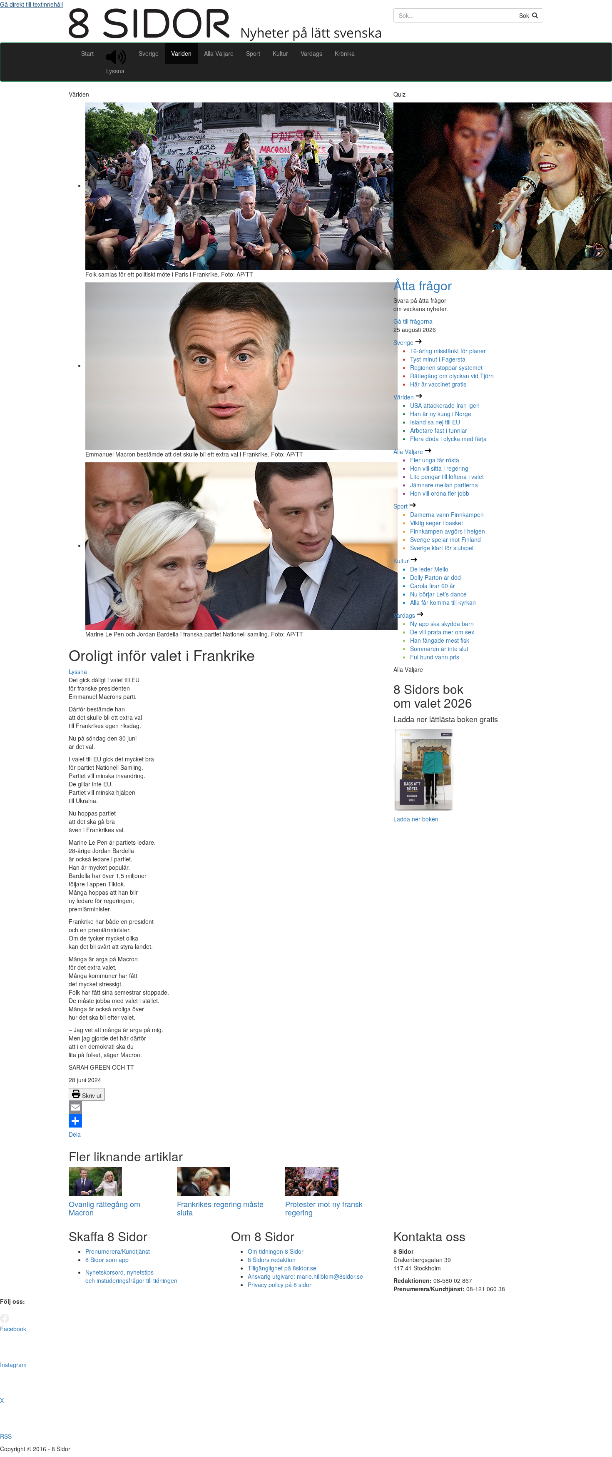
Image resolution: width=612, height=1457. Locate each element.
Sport (253, 53)
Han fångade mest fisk (439, 640)
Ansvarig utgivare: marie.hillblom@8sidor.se (305, 1276)
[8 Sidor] (225, 38)
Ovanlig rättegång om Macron (104, 1207)
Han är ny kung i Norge (440, 413)
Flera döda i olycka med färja (448, 438)
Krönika (345, 53)
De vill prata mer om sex (442, 632)
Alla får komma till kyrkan (443, 602)
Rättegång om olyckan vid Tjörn (452, 376)
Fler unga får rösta (434, 460)
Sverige (149, 53)
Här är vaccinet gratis (438, 384)
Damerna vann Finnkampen (447, 514)
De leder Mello (429, 569)
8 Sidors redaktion (272, 1259)
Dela (75, 1134)
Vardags (311, 53)
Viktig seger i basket (436, 523)
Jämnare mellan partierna (444, 485)
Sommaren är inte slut (439, 648)
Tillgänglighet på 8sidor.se (282, 1268)
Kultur (280, 53)
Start (87, 53)
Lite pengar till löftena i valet (447, 476)
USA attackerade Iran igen (445, 405)
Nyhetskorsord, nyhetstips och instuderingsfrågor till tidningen (131, 1276)
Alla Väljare (219, 53)
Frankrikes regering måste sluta (220, 1207)
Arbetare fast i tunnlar (438, 430)
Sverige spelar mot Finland (445, 539)
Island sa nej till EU (435, 422)
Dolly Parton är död (435, 577)
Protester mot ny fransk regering (324, 1207)
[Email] (225, 1107)
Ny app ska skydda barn (442, 623)
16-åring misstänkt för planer (448, 351)
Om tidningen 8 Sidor (276, 1251)
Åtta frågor (422, 285)
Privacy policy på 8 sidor (279, 1284)
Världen (181, 53)
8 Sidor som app (107, 1259)
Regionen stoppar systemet (446, 367)
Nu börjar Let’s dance (438, 594)
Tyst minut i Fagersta (437, 359)
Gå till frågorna (413, 321)
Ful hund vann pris (434, 657)
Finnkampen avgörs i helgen (447, 531)
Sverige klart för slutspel (441, 548)
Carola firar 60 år (432, 585)
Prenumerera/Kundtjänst (117, 1251)
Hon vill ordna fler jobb (439, 493)
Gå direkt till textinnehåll (31, 4)
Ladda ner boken (415, 819)
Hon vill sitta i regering (439, 468)
